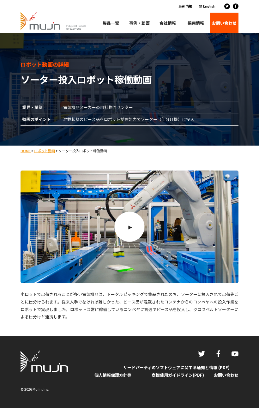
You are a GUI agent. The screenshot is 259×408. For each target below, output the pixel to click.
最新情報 (185, 6)
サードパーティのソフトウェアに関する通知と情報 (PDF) (176, 367)
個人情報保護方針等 (112, 375)
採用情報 (196, 23)
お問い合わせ (226, 375)
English (209, 6)
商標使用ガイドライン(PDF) (178, 375)
